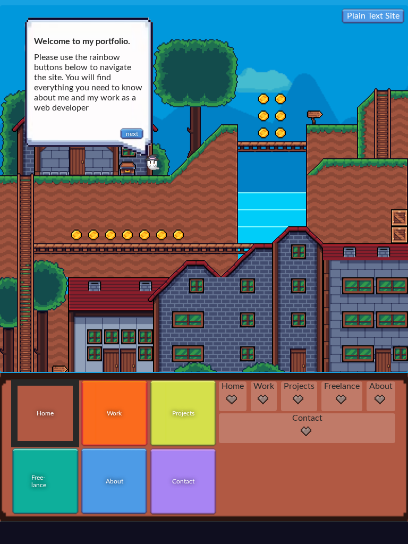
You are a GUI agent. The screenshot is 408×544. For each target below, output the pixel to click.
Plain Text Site (373, 17)
